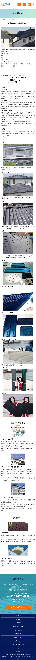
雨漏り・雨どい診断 (18, 626)
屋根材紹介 (18, 633)
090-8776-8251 (19, 596)
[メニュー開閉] (33, 4)
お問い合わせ (18, 652)
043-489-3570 (21, 593)
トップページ (4, 19)
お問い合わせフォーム (18, 607)
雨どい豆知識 (18, 630)
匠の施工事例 (18, 623)
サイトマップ (18, 648)
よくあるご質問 (18, 637)
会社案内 (18, 619)
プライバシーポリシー (18, 644)
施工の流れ (18, 641)
